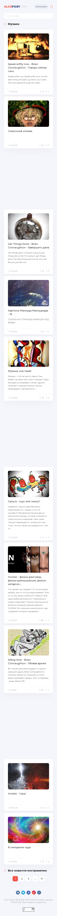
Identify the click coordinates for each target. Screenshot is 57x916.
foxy (15, 6)
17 (42, 878)
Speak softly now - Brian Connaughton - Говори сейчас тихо (27, 68)
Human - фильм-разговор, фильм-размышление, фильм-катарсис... (27, 581)
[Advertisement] (28, 178)
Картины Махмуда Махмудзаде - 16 (28, 312)
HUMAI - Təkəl (17, 793)
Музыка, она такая (19, 371)
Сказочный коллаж (20, 131)
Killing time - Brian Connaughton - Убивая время (27, 661)
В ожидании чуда (19, 847)
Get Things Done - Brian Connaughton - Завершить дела (28, 246)
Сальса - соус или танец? (24, 501)
